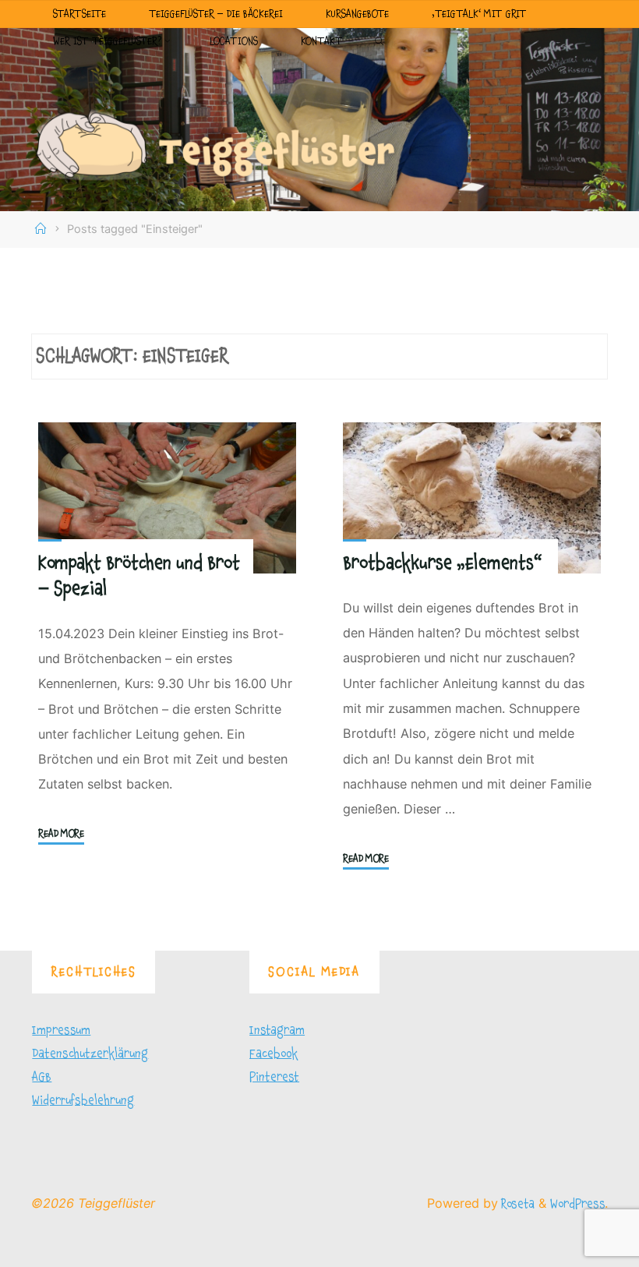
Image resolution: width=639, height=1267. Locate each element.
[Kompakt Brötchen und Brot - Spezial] (167, 498)
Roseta (516, 1204)
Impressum (61, 1030)
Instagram (277, 1030)
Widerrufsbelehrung (83, 1100)
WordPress (577, 1204)
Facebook (273, 1053)
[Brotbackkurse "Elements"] (472, 498)
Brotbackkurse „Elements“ (442, 563)
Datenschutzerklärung (90, 1053)
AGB (41, 1077)
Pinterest (274, 1077)
